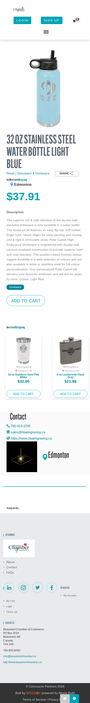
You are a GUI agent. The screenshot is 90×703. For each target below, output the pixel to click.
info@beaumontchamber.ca (19, 656)
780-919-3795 (20, 426)
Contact (11, 567)
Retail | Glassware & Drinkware (28, 173)
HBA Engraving (22, 180)
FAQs (10, 572)
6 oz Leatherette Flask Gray (70, 376)
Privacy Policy (58, 699)
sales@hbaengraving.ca (28, 432)
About (10, 562)
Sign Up (51, 20)
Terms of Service (34, 699)
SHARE (64, 173)
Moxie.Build (67, 693)
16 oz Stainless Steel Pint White (23, 376)
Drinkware (15, 287)
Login (22, 20)
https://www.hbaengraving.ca (31, 438)
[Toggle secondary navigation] (46, 32)
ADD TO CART (25, 300)
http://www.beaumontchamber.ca (22, 662)
